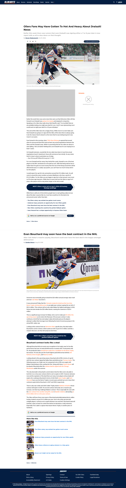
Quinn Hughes (62, 378)
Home (28, 221)
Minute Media (19, 483)
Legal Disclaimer (95, 477)
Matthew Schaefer (64, 385)
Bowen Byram (67, 364)
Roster (42, 2)
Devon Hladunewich (32, 38)
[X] (114, 2)
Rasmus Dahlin (48, 354)
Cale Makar (35, 299)
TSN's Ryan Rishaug (53, 140)
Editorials (33, 463)
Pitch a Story (30, 477)
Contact (62, 474)
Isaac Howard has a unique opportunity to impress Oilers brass (47, 210)
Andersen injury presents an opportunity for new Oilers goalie (47, 203)
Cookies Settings (65, 480)
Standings (36, 2)
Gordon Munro (30, 242)
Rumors (23, 2)
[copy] (35, 41)
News (18, 2)
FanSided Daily (94, 474)
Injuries (47, 2)
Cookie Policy (79, 477)
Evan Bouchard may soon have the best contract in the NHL (46, 205)
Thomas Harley (67, 360)
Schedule (29, 2)
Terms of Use (64, 477)
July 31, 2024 (50, 158)
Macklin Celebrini (60, 392)
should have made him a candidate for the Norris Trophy (57, 350)
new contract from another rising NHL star (41, 392)
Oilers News (34, 221)
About (28, 474)
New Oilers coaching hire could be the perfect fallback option (47, 208)
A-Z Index (49, 480)
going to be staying (47, 121)
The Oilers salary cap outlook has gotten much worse (44, 200)
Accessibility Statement (33, 480)
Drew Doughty (36, 354)
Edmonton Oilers (50, 326)
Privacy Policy (50, 477)
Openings (48, 474)
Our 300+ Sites (80, 474)
